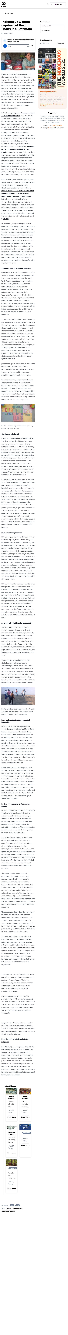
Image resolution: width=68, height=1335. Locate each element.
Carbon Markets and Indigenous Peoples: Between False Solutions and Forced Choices (25, 1098)
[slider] (8, 44)
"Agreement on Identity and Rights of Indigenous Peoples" (18, 149)
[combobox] (58, 4)
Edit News (46, 30)
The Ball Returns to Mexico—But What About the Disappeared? (11, 1098)
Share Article (47, 26)
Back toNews (9, 13)
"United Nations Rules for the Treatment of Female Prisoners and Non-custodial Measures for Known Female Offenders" (17, 193)
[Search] (47, 4)
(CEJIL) (6, 219)
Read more (11, 1117)
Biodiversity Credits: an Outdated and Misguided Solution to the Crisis (11, 1133)
